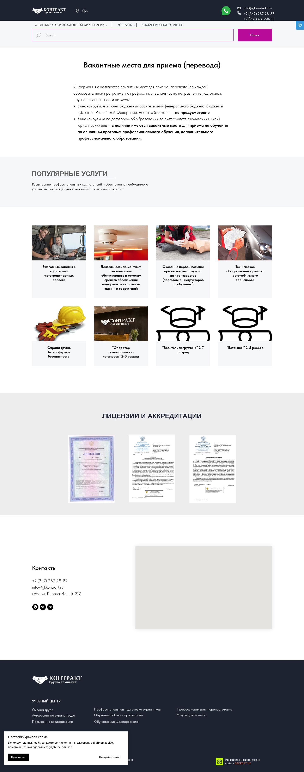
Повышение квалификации (52, 721)
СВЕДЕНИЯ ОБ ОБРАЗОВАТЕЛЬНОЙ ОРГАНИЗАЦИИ (69, 24)
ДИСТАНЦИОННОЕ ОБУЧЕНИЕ (162, 24)
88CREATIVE (243, 763)
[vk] (43, 607)
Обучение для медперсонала (116, 721)
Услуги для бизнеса (191, 715)
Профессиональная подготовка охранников (127, 709)
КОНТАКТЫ (124, 24)
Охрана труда (42, 710)
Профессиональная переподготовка (204, 709)
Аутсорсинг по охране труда (53, 715)
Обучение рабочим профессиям (118, 715)
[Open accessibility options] (300, 25)
